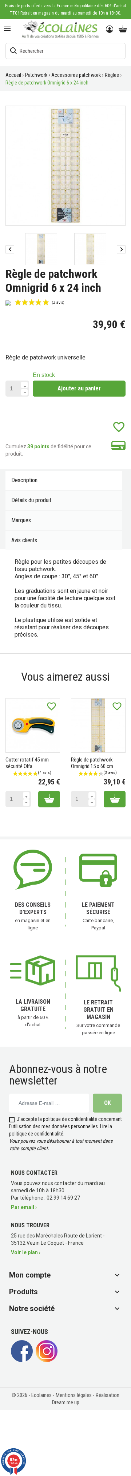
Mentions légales (74, 1395)
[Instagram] (46, 1360)
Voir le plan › (25, 1252)
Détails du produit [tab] (31, 500)
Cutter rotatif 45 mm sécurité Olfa (27, 763)
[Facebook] (22, 1360)
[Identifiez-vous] (110, 29)
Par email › (24, 1207)
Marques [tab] (21, 520)
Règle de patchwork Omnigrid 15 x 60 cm (92, 763)
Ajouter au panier (79, 388)
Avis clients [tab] (24, 540)
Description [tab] (24, 480)
